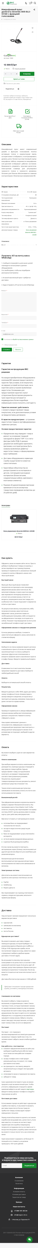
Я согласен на (19, 339)
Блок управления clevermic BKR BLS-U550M (30, 232)
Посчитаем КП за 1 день (10, 116)
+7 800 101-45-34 (20, 1211)
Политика (19, 1183)
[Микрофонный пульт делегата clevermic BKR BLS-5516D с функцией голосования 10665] (19, 37)
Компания (19, 1177)
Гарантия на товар (19, 1197)
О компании (19, 1181)
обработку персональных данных (23, 339)
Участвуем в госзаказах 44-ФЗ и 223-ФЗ (27, 117)
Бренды (19, 1202)
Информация (19, 1188)
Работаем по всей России (18, 131)
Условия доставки (19, 1194)
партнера (30, 1089)
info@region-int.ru (20, 1215)
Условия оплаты (19, 1191)
